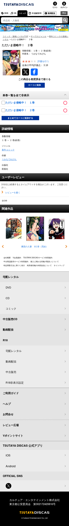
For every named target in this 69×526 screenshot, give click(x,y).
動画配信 (51, 13)
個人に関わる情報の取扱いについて (44, 261)
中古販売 (11, 372)
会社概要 (7, 257)
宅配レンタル (14, 351)
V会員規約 (17, 257)
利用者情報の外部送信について (39, 265)
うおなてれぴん (9, 159)
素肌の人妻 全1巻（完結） (34, 246)
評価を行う (43, 61)
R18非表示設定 (15, 382)
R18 (64, 13)
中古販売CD (36, 13)
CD (15, 13)
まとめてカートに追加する (20, 118)
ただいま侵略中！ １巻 (20, 102)
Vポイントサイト (13, 435)
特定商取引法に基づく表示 (14, 265)
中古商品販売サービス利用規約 (16, 261)
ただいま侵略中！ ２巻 (20, 110)
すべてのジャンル (38, 36)
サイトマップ (59, 265)
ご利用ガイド (11, 393)
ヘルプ (7, 404)
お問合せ (8, 414)
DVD (6, 13)
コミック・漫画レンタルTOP (15, 36)
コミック (22, 13)
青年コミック (8, 150)
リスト (55, 7)
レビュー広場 (11, 425)
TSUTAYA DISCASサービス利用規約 (37, 257)
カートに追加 (34, 85)
